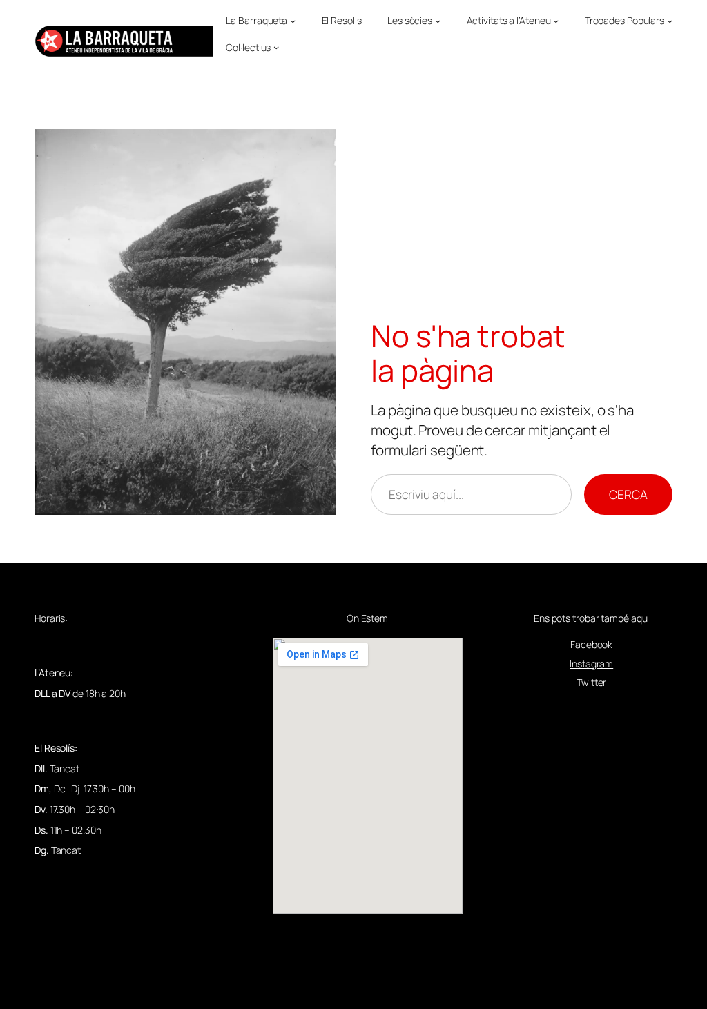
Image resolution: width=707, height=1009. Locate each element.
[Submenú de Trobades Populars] (669, 20)
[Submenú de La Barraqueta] (293, 20)
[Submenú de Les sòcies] (437, 20)
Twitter (591, 682)
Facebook (591, 644)
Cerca (628, 494)
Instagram (591, 663)
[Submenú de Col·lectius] (276, 47)
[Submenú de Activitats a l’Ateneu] (556, 20)
